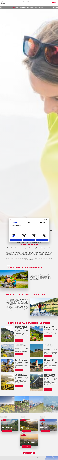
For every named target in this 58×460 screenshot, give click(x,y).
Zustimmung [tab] (15, 222)
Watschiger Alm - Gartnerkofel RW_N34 (20, 345)
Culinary (30, 4)
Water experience (23, 7)
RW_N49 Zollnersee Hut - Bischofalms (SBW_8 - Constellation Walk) (50, 375)
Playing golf (41, 7)
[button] (24, 453)
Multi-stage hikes (35, 410)
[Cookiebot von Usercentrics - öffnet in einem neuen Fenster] (44, 219)
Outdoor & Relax (30, 7)
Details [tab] (29, 222)
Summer (22, 4)
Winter (25, 4)
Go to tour (19, 340)
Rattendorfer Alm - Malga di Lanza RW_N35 (21, 360)
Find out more (7, 431)
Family (36, 7)
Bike (17, 7)
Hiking (14, 7)
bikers (48, 276)
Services (34, 4)
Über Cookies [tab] (42, 222)
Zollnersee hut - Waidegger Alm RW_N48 (21, 375)
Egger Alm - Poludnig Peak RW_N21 (49, 327)
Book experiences (55, 7)
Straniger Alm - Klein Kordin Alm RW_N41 (49, 360)
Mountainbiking (49, 410)
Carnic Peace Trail (21, 410)
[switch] (24, 236)
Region (43, 1)
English (48, 1)
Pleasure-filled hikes (6, 410)
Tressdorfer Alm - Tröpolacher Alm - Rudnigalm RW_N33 (49, 345)
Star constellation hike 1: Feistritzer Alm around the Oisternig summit (21, 327)
